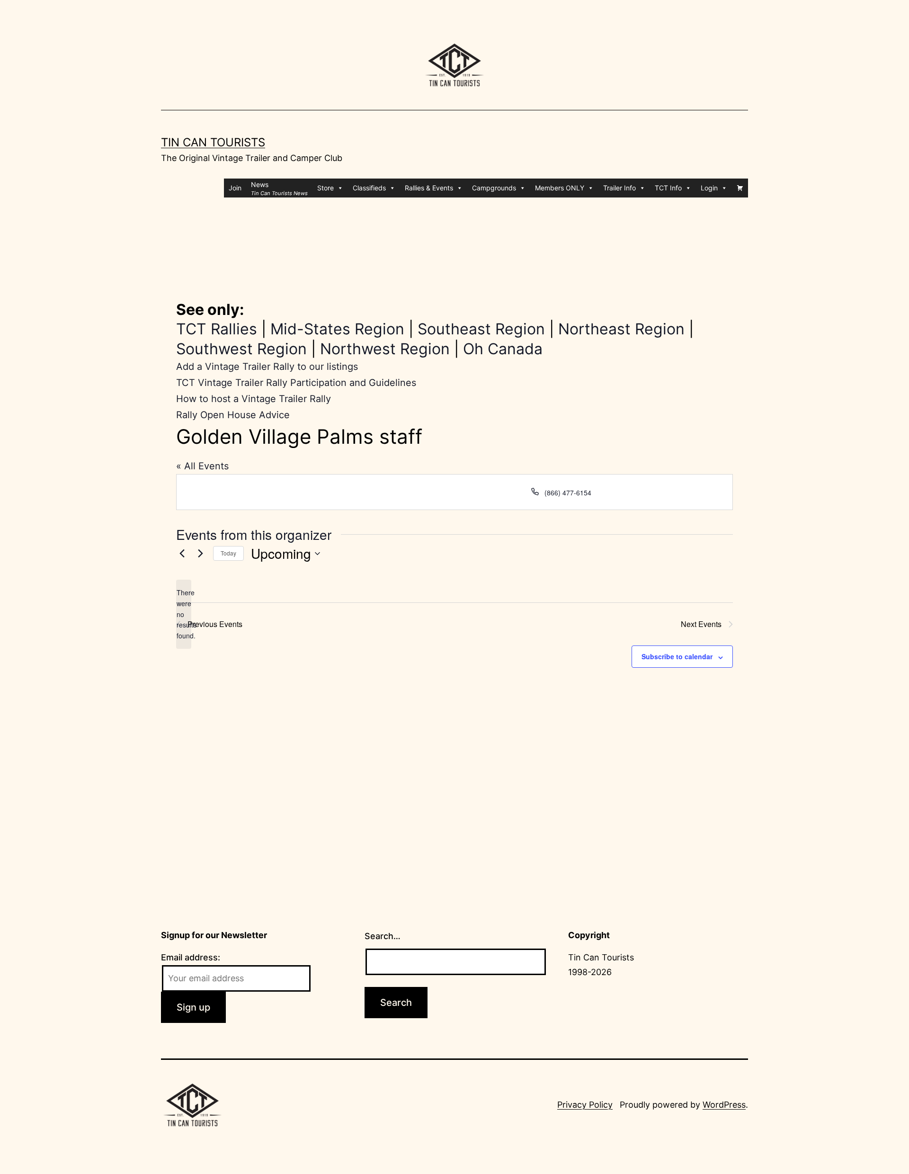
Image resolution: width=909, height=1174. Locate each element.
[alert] (183, 614)
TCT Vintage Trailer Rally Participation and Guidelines (296, 382)
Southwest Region (241, 349)
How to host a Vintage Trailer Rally (253, 398)
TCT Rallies (216, 329)
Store (325, 188)
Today (228, 553)
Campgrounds (494, 188)
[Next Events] (200, 553)
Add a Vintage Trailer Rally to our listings (267, 366)
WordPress (724, 1105)
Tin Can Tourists (213, 142)
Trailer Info (619, 188)
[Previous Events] (181, 553)
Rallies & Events (429, 188)
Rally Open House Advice (233, 415)
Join (235, 188)
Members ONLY (559, 188)
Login (709, 188)
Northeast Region (621, 329)
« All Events (202, 466)
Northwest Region (385, 349)
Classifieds (369, 188)
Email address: (190, 957)
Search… (383, 936)
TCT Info (668, 188)
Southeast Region (481, 329)
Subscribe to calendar (677, 656)
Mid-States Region (337, 329)
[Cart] (740, 188)
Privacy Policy (585, 1105)
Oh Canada (503, 349)
